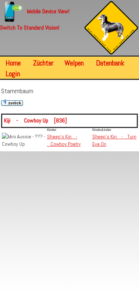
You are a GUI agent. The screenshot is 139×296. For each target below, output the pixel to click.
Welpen (74, 63)
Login (13, 73)
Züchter (43, 63)
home (13, 63)
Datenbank (110, 63)
